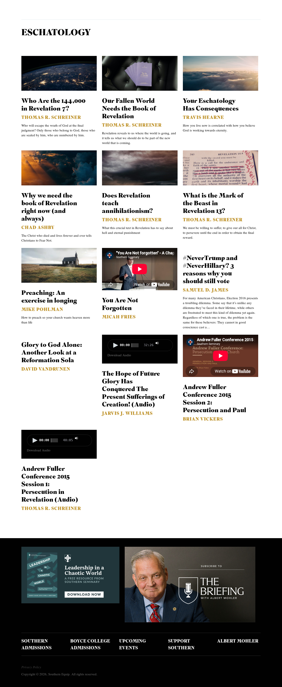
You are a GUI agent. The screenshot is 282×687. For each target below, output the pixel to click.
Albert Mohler (237, 641)
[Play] (115, 345)
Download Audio (119, 355)
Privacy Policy (31, 667)
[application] (140, 345)
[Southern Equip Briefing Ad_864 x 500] (190, 620)
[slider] (166, 342)
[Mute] (157, 343)
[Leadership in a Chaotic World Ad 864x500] (70, 601)
